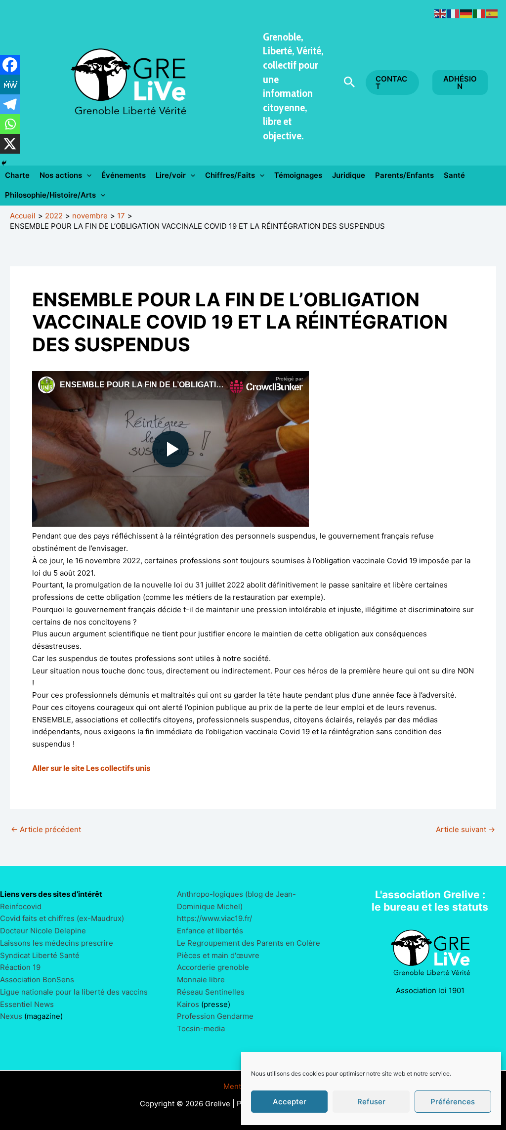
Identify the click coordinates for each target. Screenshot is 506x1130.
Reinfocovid (21, 906)
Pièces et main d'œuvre (218, 955)
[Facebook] (10, 65)
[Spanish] (492, 13)
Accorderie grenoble (213, 967)
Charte (17, 175)
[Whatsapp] (10, 124)
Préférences (452, 1101)
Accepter (289, 1101)
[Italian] (479, 13)
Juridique (348, 175)
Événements (123, 175)
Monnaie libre (201, 979)
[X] (10, 144)
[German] (466, 13)
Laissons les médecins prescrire (56, 943)
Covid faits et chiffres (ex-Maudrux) (62, 918)
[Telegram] (10, 104)
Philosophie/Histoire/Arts (50, 195)
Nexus (11, 1016)
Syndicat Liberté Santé (40, 955)
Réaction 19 (20, 967)
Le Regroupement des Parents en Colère (248, 943)
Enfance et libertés (210, 930)
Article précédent (46, 829)
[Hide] (4, 163)
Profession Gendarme (215, 1016)
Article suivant (465, 829)
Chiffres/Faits (230, 175)
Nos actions (61, 175)
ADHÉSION (460, 82)
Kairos (188, 1004)
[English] (440, 13)
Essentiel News (27, 1004)
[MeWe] (10, 84)
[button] (349, 82)
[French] (453, 13)
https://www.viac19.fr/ (214, 918)
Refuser (371, 1101)
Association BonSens (37, 979)
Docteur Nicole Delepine (43, 930)
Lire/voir (171, 175)
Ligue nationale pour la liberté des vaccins (74, 992)
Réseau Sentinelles (211, 992)
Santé (454, 175)
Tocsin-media (201, 1028)
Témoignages (298, 175)
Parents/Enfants (404, 175)
